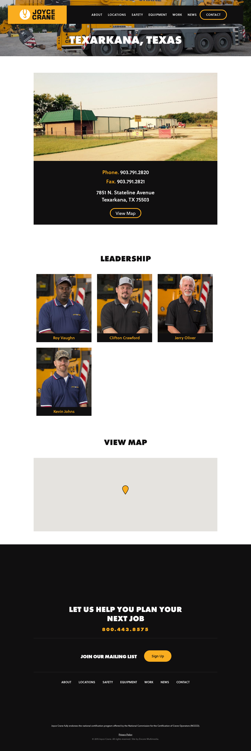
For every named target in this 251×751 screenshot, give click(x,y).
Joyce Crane (125, 579)
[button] (125, 490)
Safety (137, 14)
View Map (126, 213)
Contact (213, 14)
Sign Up (158, 655)
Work (177, 14)
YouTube (133, 694)
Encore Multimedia (148, 739)
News (192, 14)
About (97, 14)
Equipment (157, 14)
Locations (117, 14)
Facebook (118, 694)
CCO (125, 714)
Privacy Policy (125, 734)
